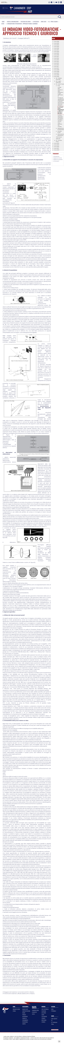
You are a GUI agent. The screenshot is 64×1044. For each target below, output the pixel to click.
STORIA (14, 1011)
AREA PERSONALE (53, 1010)
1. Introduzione (56, 156)
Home (3, 21)
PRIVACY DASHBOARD (25, 1015)
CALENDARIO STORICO (44, 1017)
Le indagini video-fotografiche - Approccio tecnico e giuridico (22, 24)
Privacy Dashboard (10, 1041)
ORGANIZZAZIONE (16, 1009)
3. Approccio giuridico (58, 159)
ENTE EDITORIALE (45, 1009)
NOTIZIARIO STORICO (44, 1021)
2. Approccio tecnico (57, 158)
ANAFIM (24, 1024)
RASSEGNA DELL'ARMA (44, 1012)
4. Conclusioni (56, 161)
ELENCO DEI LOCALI (34, 1013)
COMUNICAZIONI (35, 1010)
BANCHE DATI (25, 1009)
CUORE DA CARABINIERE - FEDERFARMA (25, 1020)
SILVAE (43, 1015)
